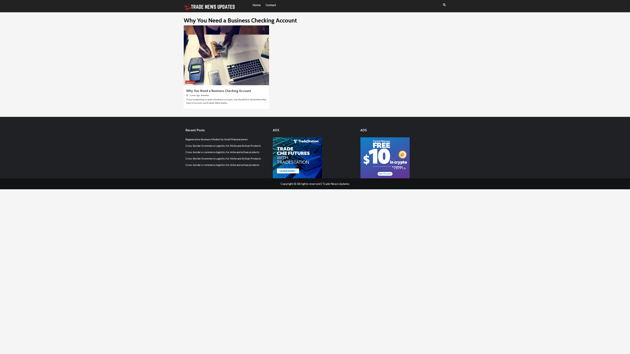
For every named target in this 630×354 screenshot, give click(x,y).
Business (190, 82)
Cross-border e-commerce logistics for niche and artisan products (222, 152)
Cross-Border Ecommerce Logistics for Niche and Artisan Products (223, 145)
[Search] (444, 5)
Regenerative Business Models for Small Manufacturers (216, 139)
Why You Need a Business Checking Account (218, 91)
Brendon (205, 95)
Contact (271, 5)
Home (257, 5)
